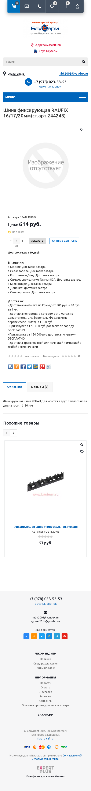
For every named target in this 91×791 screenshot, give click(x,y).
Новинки (45, 658)
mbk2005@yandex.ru (73, 73)
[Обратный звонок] (39, 6)
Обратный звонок (50, 87)
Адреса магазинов (48, 45)
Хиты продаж (46, 667)
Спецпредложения (45, 663)
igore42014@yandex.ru (45, 621)
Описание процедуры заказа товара (45, 705)
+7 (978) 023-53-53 (50, 82)
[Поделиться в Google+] (42, 366)
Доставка (45, 691)
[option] (45, 498)
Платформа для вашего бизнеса (45, 776)
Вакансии (45, 714)
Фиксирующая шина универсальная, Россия (46, 526)
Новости (45, 682)
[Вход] (77, 6)
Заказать (37, 240)
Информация (45, 677)
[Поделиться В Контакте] (10, 366)
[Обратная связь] (26, 6)
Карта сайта (45, 738)
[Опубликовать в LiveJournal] (48, 366)
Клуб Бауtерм (48, 51)
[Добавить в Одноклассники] (16, 366)
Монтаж (45, 696)
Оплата (45, 687)
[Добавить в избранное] (81, 129)
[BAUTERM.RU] (45, 28)
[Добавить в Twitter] (29, 366)
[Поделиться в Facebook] (23, 366)
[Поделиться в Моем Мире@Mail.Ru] (35, 366)
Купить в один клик (64, 240)
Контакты (45, 700)
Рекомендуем (45, 653)
